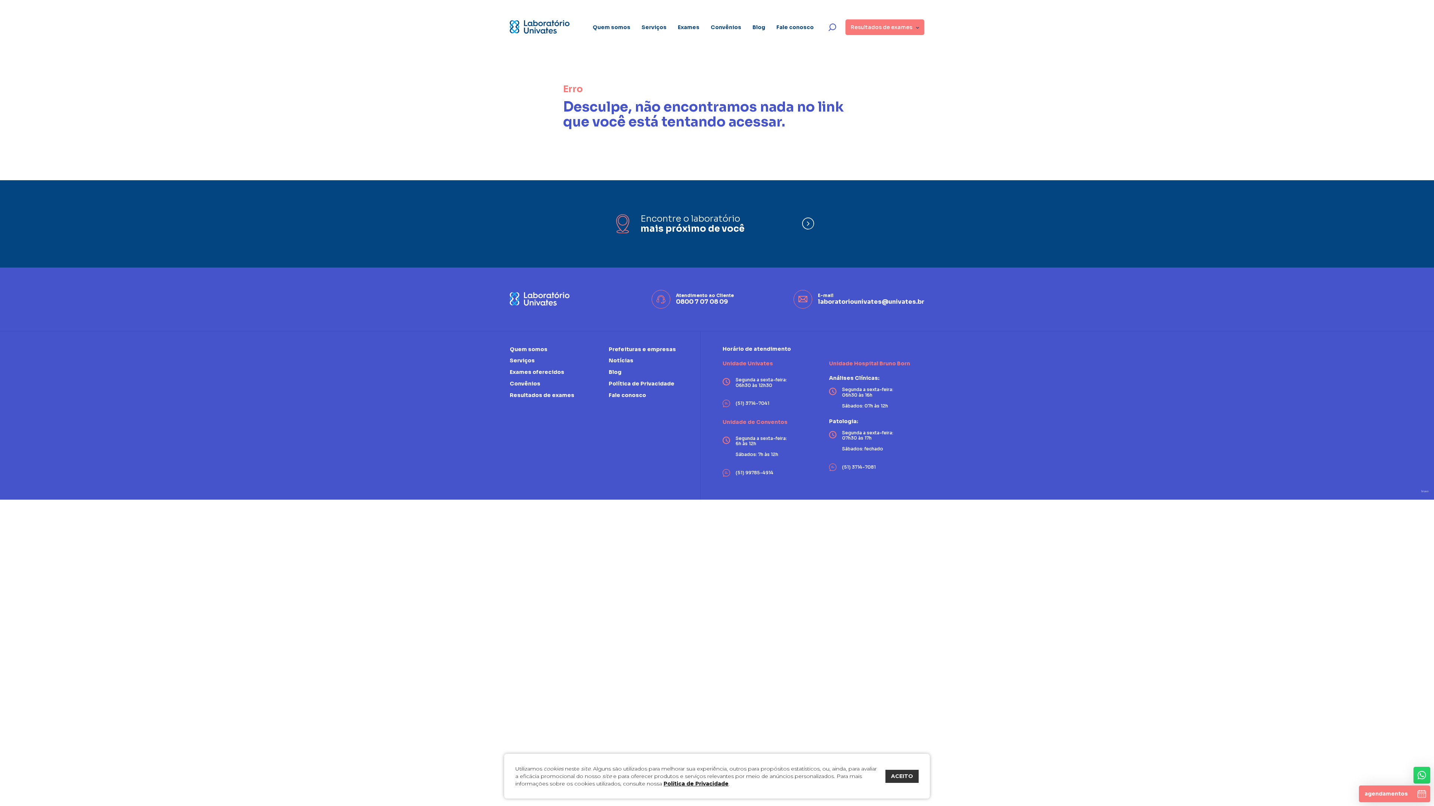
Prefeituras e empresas (642, 349)
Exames (688, 27)
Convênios (726, 27)
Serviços (654, 27)
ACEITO (902, 776)
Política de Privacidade (696, 783)
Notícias (621, 360)
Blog (758, 27)
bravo (1424, 491)
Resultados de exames (542, 395)
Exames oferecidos (537, 372)
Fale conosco (795, 27)
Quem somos (611, 27)
